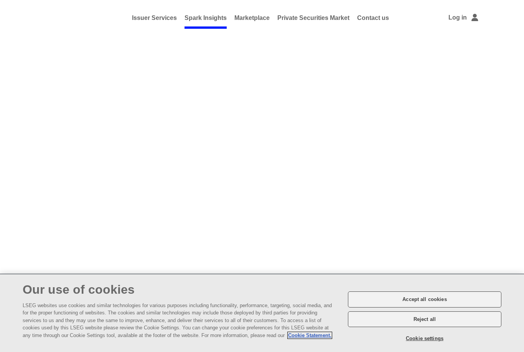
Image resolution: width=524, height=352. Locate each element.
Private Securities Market (313, 18)
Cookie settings (424, 338)
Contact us (373, 18)
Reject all (425, 319)
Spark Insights (206, 18)
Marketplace (252, 18)
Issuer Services (154, 18)
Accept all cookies (424, 299)
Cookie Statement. (309, 335)
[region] (262, 313)
